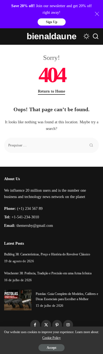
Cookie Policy (51, 338)
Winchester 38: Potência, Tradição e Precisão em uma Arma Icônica (47, 273)
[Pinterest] (57, 325)
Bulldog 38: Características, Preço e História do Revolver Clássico (47, 254)
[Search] (95, 36)
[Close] (97, 14)
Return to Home (51, 91)
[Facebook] (35, 325)
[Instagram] (68, 325)
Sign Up (51, 22)
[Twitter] (46, 325)
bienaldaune (51, 36)
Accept (51, 348)
